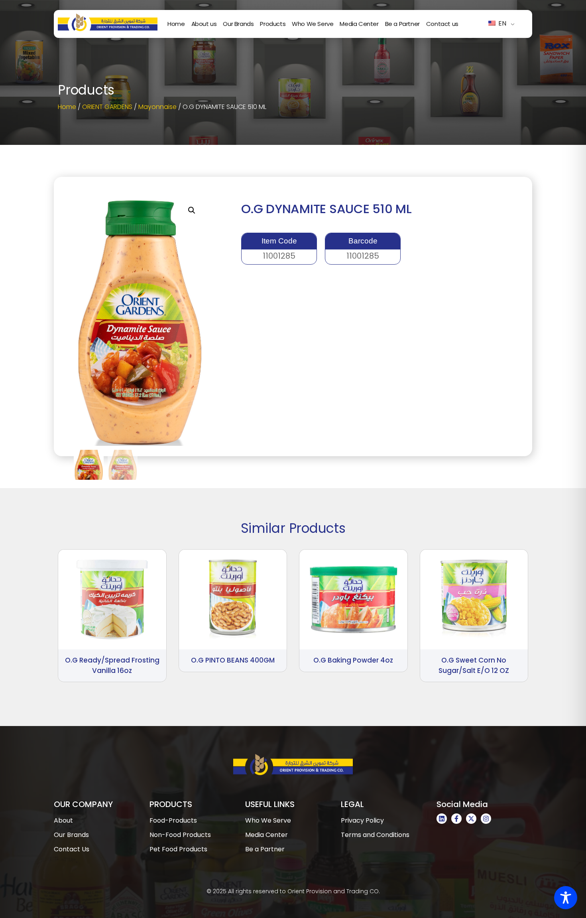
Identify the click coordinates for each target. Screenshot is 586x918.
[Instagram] (486, 818)
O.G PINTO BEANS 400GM (233, 660)
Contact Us (71, 849)
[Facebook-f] (456, 818)
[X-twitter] (471, 818)
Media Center (359, 24)
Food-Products (173, 820)
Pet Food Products (178, 849)
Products (272, 24)
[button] (192, 210)
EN (501, 23)
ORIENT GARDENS (107, 106)
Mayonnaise (157, 106)
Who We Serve (312, 24)
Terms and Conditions (375, 834)
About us (204, 24)
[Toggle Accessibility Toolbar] (565, 897)
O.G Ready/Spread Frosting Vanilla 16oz (112, 665)
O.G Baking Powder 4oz (353, 660)
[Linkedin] (442, 818)
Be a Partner (402, 24)
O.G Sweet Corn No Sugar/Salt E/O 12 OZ (474, 665)
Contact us (442, 24)
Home (176, 24)
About (63, 820)
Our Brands (238, 24)
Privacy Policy (362, 820)
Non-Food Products (180, 834)
